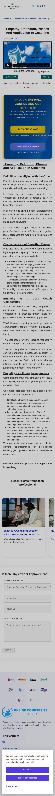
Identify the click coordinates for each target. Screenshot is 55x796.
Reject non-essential (27, 778)
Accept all (27, 770)
